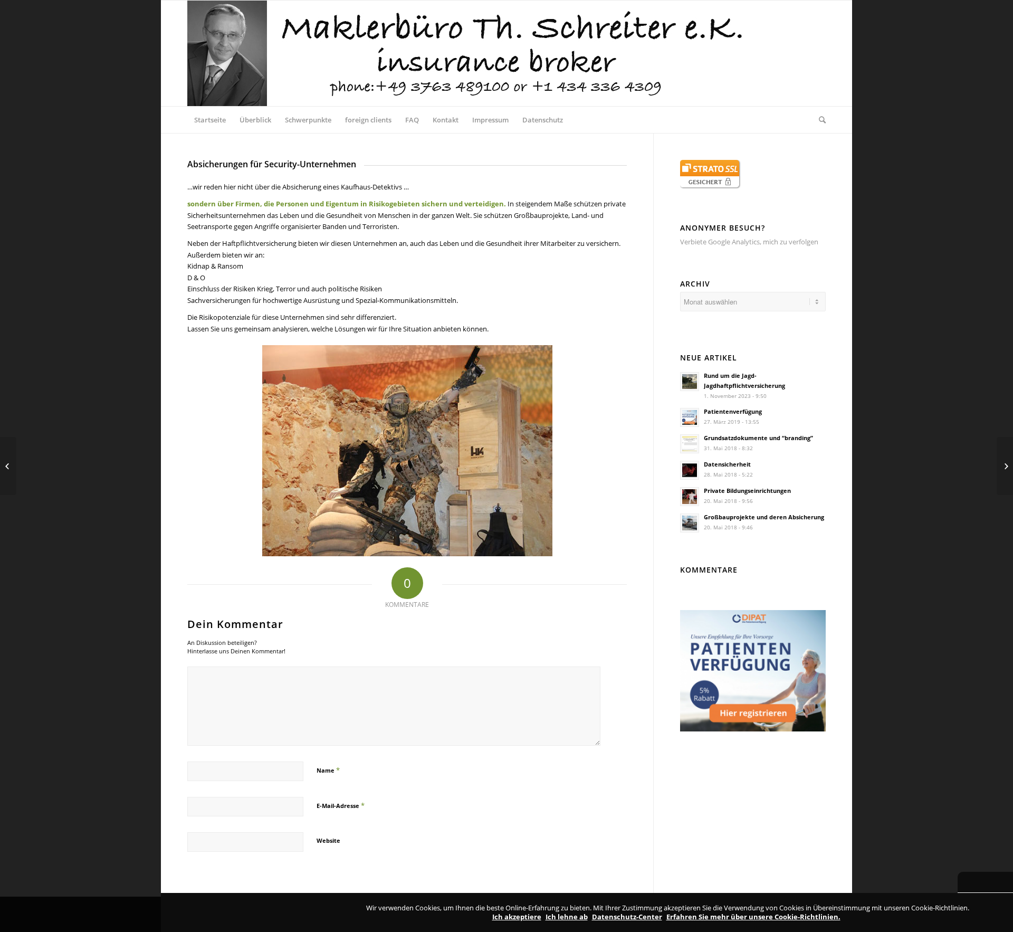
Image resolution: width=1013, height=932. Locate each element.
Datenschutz (542, 120)
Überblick (255, 120)
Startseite (210, 120)
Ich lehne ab (567, 916)
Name (328, 770)
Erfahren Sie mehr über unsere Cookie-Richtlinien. (753, 916)
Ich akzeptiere (516, 916)
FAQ (412, 120)
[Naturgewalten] (1005, 466)
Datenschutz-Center (627, 916)
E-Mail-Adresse (341, 805)
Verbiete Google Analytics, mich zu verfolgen (749, 241)
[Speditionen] (8, 466)
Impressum (490, 120)
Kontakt (445, 120)
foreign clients (368, 120)
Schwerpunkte (308, 120)
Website (328, 840)
